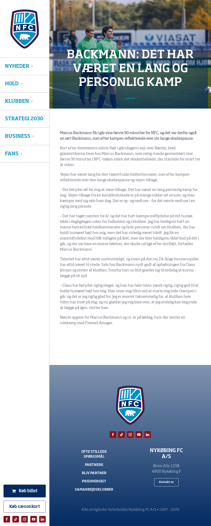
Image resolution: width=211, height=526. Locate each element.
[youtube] (33, 519)
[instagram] (24, 519)
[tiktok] (15, 519)
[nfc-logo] (24, 29)
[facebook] (7, 519)
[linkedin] (42, 519)
